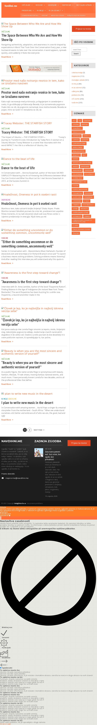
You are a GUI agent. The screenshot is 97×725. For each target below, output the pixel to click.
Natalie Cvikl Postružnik (82, 163)
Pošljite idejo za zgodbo (76, 15)
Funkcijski (6, 648)
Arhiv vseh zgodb (57, 15)
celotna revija (77, 72)
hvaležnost (77, 128)
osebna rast (77, 178)
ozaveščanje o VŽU (79, 182)
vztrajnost (77, 216)
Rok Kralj (88, 193)
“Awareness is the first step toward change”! (31, 281)
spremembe (77, 201)
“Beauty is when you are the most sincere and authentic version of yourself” (31, 364)
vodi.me (4, 238)
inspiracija (76, 136)
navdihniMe (85, 166)
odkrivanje (89, 170)
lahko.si (87, 136)
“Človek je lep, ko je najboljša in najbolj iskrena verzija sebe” (33, 322)
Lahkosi (76, 140)
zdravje (87, 216)
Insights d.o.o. (78, 132)
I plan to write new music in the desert (27, 402)
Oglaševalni (7, 668)
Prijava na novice (83, 29)
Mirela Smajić (77, 147)
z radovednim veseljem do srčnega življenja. (82, 221)
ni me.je (4, 398)
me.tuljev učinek (78, 80)
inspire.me (5, 199)
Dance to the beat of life (18, 167)
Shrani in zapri (5, 724)
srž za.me (5, 31)
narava (75, 159)
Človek (75, 225)
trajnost (76, 205)
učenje (75, 209)
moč (84, 155)
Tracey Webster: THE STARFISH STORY (27, 132)
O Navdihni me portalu (30, 15)
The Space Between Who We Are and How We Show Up (31, 37)
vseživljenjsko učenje (80, 212)
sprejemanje (88, 197)
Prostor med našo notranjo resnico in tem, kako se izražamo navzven (33, 94)
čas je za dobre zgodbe (81, 229)
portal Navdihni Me (80, 189)
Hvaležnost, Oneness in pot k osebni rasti (29, 203)
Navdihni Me (77, 170)
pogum (75, 186)
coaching (87, 120)
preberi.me (76, 95)
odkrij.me (12, 398)
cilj (80, 120)
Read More (6, 57)
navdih (75, 166)
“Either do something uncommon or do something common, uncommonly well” (27, 243)
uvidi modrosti (88, 205)
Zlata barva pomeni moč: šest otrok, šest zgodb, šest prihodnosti (53, 455)
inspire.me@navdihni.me (17, 478)
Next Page (38, 430)
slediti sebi (77, 197)
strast (86, 201)
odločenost (77, 174)
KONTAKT (45, 15)
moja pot (76, 155)
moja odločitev (78, 151)
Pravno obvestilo (8, 474)
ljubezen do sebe (79, 143)
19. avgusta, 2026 (51, 496)
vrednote (84, 209)
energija (85, 124)
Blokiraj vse (7, 627)
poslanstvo (77, 193)
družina (76, 124)
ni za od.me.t (77, 87)
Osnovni (5, 637)
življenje (76, 233)
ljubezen (85, 140)
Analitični (6, 658)
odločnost (89, 174)
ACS (74, 120)
